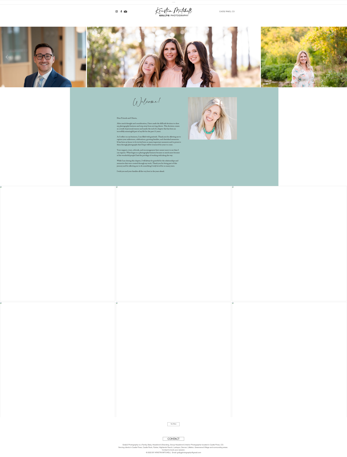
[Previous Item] (8, 57)
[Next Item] (339, 57)
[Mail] (125, 11)
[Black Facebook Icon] (121, 11)
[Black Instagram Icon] (116, 11)
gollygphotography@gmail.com (189, 452)
